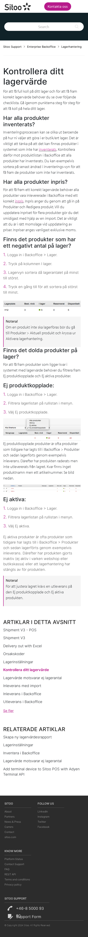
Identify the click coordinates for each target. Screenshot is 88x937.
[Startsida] (18, 6)
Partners (9, 816)
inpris (19, 201)
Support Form (28, 916)
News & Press (12, 821)
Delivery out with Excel (22, 646)
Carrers (8, 826)
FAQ (6, 869)
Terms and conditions (17, 879)
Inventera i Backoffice (21, 753)
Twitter (42, 821)
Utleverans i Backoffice (22, 702)
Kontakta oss (58, 6)
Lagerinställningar (18, 662)
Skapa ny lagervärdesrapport (27, 737)
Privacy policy (13, 884)
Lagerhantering (71, 46)
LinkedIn (43, 811)
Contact (9, 832)
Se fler (8, 711)
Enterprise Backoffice (41, 46)
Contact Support (14, 864)
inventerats (47, 149)
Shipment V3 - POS (20, 630)
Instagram (43, 816)
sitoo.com (10, 837)
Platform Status (13, 859)
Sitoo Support (12, 46)
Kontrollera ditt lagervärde (26, 670)
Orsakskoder (14, 654)
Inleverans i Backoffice (22, 694)
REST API (10, 874)
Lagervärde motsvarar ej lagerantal (32, 678)
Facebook (44, 826)
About (8, 811)
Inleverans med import (22, 686)
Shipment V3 (14, 638)
